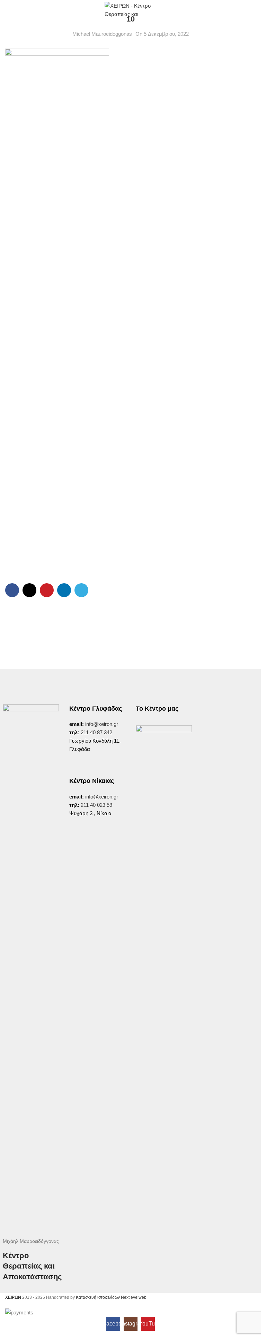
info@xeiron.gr (101, 724)
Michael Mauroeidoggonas (102, 34)
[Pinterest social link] (47, 590)
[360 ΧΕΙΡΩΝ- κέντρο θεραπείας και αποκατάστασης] (164, 753)
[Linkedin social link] (64, 590)
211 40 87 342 (96, 732)
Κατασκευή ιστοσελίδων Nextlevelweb (111, 1297)
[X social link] (29, 590)
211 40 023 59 (95, 805)
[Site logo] (131, 10)
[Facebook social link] (12, 590)
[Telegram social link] (81, 590)
